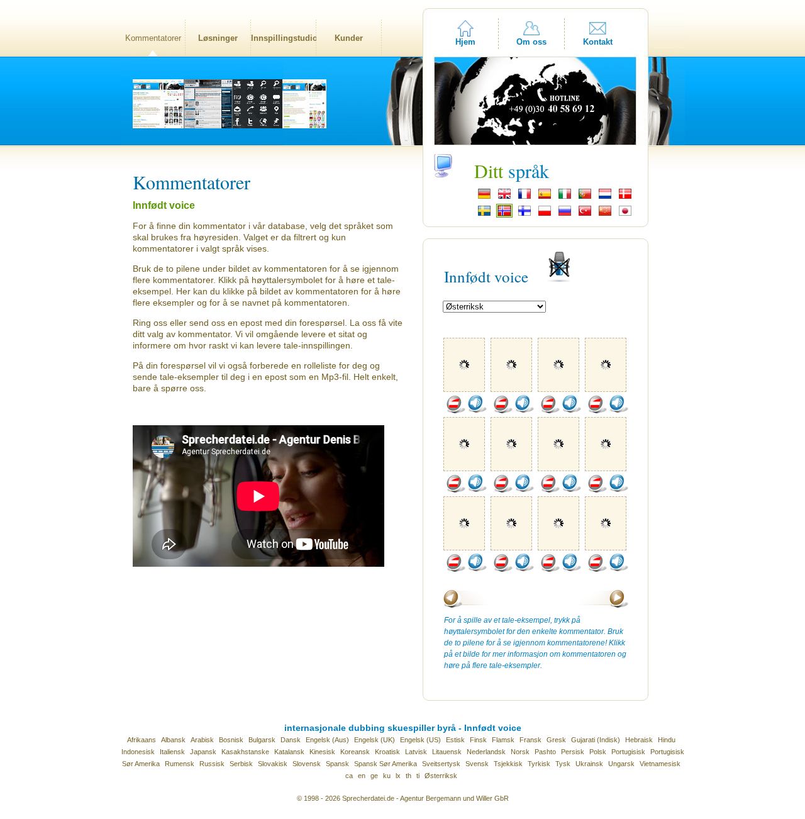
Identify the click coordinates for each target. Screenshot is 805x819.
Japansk (203, 751)
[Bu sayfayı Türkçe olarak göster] (585, 214)
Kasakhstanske (245, 751)
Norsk (520, 751)
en (361, 775)
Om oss (531, 42)
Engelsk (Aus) (327, 740)
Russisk (212, 763)
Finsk (478, 740)
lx (398, 775)
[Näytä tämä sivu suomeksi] (524, 214)
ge (374, 775)
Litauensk (447, 751)
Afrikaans (141, 740)
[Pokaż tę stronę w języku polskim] (545, 214)
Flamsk (503, 740)
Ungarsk (621, 763)
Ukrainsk (589, 763)
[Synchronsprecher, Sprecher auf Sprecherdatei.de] (484, 197)
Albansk (173, 740)
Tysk (562, 763)
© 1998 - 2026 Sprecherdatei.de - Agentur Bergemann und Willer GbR (403, 798)
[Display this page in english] (504, 197)
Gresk (556, 740)
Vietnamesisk (660, 763)
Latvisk (416, 751)
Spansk (337, 763)
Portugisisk (628, 751)
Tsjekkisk (508, 763)
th (408, 775)
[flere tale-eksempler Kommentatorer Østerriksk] (455, 411)
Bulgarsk (261, 740)
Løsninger (218, 38)
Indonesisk (138, 751)
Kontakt (598, 42)
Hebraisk (639, 740)
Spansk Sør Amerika (385, 763)
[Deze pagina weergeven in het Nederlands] (605, 197)
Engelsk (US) (420, 740)
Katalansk (289, 751)
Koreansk (355, 751)
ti (417, 775)
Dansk (290, 740)
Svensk (477, 763)
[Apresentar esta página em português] (585, 197)
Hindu (666, 740)
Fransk (530, 740)
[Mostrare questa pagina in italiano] (565, 197)
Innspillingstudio (283, 38)
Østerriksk (441, 775)
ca (349, 775)
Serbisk (241, 763)
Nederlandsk (486, 751)
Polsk (597, 751)
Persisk (572, 751)
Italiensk (172, 751)
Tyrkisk (539, 763)
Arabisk (202, 740)
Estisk (455, 740)
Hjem (465, 42)
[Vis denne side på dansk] (625, 197)
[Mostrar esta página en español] (545, 197)
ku (387, 775)
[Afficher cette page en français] (524, 197)
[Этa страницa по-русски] (565, 214)
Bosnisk (231, 740)
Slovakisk (272, 763)
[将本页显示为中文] (605, 214)
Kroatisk (387, 751)
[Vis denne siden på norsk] (504, 214)
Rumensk (179, 763)
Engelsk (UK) (374, 740)
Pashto (545, 751)
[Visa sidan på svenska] (484, 214)
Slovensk (306, 763)
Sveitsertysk (441, 763)
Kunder (349, 38)
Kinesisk (322, 751)
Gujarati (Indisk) (595, 740)
